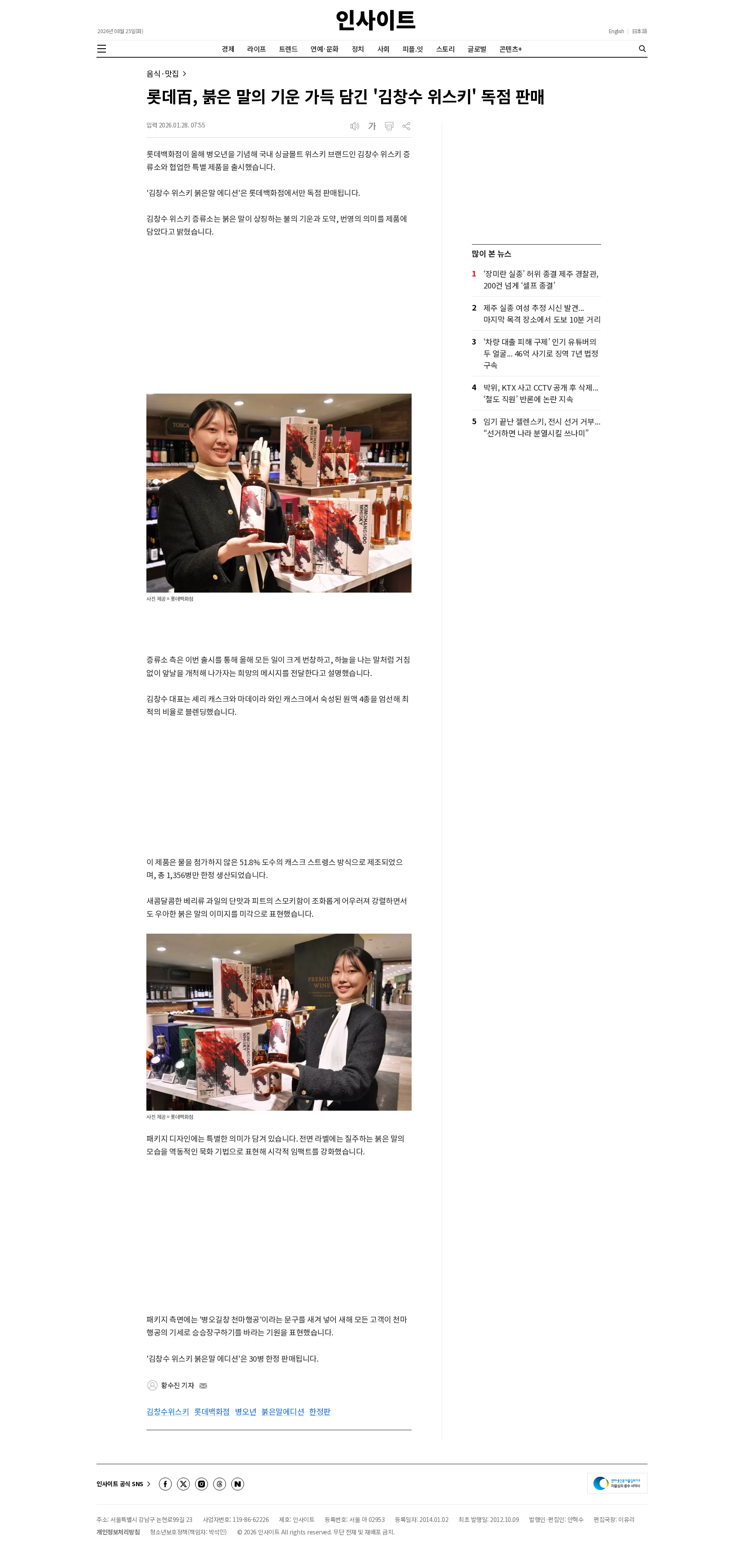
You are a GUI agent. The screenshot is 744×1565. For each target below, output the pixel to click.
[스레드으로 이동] (219, 1484)
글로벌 (477, 48)
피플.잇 (413, 48)
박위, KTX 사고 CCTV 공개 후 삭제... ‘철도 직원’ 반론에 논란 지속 (541, 393)
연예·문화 (324, 48)
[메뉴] (101, 49)
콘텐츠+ (510, 48)
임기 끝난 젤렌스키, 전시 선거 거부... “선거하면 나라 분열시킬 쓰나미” (542, 427)
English (616, 31)
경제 (228, 48)
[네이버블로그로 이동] (237, 1484)
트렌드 (288, 48)
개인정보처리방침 (118, 1532)
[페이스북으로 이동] (165, 1484)
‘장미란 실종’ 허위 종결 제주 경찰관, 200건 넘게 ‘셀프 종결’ (541, 279)
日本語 (639, 31)
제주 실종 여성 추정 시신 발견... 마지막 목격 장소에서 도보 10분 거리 (542, 313)
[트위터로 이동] (183, 1484)
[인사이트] (376, 20)
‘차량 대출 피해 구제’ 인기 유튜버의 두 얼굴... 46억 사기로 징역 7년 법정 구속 (541, 353)
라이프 (256, 48)
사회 (383, 48)
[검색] (642, 48)
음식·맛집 (162, 73)
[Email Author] (203, 1386)
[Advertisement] (279, 316)
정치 (358, 48)
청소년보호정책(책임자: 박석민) (188, 1532)
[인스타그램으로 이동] (201, 1484)
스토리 (445, 48)
